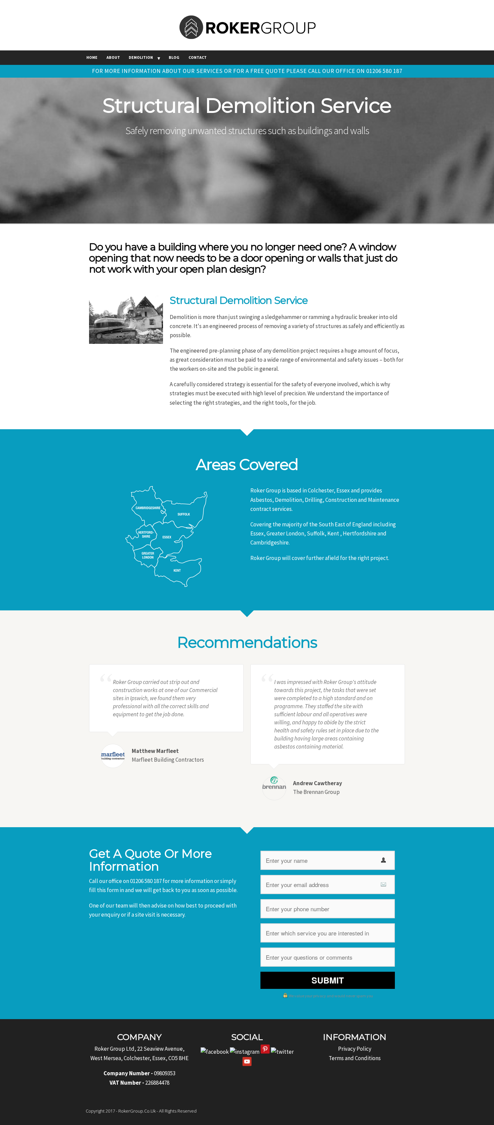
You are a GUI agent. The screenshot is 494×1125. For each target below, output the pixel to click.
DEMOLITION (141, 57)
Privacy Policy (354, 1048)
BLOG (174, 57)
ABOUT (113, 57)
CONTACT (198, 57)
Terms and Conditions (355, 1058)
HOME (91, 57)
